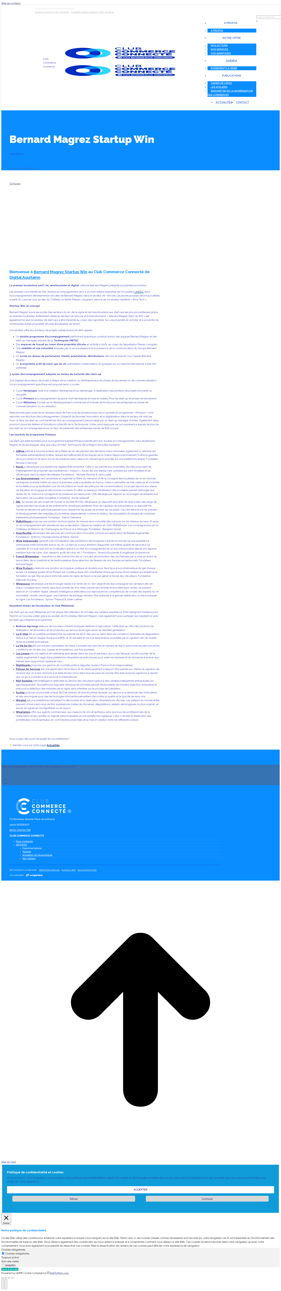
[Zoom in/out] (12, 1277)
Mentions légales (49, 870)
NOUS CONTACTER (20, 830)
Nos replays (28, 858)
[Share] (6, 1277)
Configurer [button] (207, 1198)
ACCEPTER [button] (140, 1189)
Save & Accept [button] (9, 1269)
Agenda (26, 851)
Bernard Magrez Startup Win (60, 271)
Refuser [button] (74, 1198)
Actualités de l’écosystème (37, 855)
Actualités (53, 745)
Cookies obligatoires (17, 1253)
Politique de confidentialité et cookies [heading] (35, 1172)
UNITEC (139, 291)
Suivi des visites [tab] (10, 1261)
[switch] (3, 1265)
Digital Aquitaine (24, 277)
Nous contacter (24, 841)
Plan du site (69, 870)
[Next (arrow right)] (6, 1284)
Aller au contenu (10, 3)
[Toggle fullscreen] (9, 1277)
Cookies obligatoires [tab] (13, 1249)
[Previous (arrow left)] (2, 1284)
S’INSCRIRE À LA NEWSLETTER (18, 773)
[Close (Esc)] (2, 1277)
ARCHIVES (21, 845)
